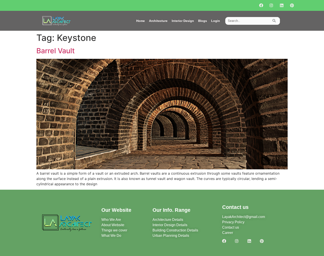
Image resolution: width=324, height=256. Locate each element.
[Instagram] (271, 5)
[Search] (274, 21)
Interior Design (183, 21)
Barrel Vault (55, 50)
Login (215, 21)
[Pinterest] (292, 5)
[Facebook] (261, 5)
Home (140, 21)
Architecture (158, 21)
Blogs (202, 21)
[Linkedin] (281, 5)
